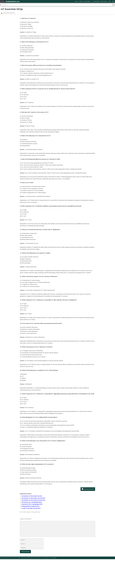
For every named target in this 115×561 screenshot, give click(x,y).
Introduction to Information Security (32, 496)
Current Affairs (87, 1)
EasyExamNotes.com (12, 1)
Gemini (48, 557)
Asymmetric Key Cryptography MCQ (32, 504)
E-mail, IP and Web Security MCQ (31, 508)
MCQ (113, 1)
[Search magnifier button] (113, 5)
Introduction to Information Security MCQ (33, 498)
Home (76, 1)
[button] (2, 1)
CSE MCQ (24, 512)
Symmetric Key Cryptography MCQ (32, 502)
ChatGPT (55, 557)
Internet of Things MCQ (32, 512)
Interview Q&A (96, 1)
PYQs (110, 1)
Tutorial (80, 1)
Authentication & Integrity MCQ (30, 506)
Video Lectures (104, 1)
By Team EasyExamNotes (10, 12)
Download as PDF (88, 489)
